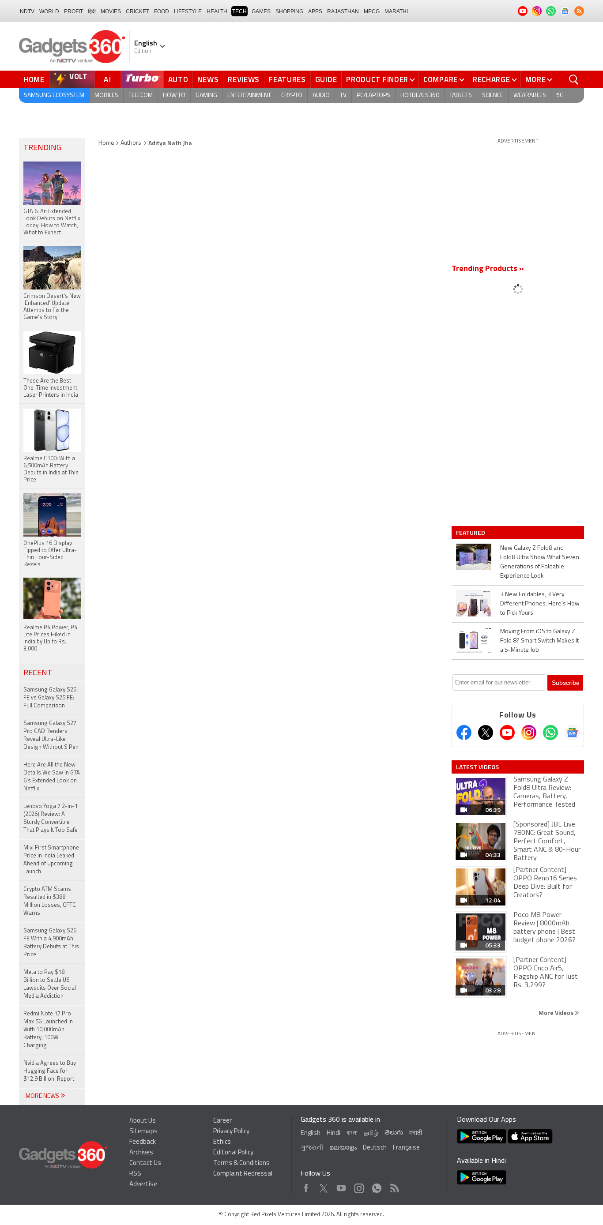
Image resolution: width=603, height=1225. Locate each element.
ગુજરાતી (312, 1148)
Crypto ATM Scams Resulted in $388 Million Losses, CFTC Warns (49, 901)
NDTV (27, 11)
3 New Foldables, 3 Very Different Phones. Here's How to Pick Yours (540, 603)
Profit (73, 11)
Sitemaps (143, 1131)
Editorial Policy (233, 1153)
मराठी (415, 1133)
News (208, 79)
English (310, 1133)
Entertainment (249, 95)
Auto (178, 79)
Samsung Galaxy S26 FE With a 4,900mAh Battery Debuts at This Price (51, 943)
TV (343, 95)
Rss (394, 1186)
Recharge (491, 79)
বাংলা (352, 1133)
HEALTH (217, 11)
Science (492, 95)
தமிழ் (371, 1133)
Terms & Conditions (241, 1163)
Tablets (460, 95)
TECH (239, 11)
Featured (471, 532)
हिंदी (92, 11)
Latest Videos (477, 767)
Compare (440, 79)
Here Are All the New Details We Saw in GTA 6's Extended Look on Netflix (51, 777)
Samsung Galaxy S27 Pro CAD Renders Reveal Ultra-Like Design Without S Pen (51, 735)
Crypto (291, 95)
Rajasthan (343, 11)
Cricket (137, 11)
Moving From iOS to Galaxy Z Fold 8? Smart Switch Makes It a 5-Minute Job (539, 641)
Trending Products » (488, 269)
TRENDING (42, 148)
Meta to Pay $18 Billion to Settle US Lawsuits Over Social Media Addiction (49, 984)
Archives (141, 1153)
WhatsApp (376, 1186)
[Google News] (572, 732)
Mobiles (106, 95)
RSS (135, 1174)
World (49, 11)
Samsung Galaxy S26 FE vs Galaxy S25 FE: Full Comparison (49, 698)
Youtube (341, 1186)
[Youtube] (507, 732)
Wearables (529, 95)
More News (43, 1096)
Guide (326, 79)
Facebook (306, 1186)
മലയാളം (343, 1148)
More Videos (557, 1012)
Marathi (396, 11)
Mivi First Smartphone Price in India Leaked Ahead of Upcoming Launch (51, 860)
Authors (131, 143)
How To (174, 95)
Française (406, 1148)
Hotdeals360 (419, 95)
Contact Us (145, 1163)
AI (108, 79)
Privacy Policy (231, 1131)
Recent (37, 673)
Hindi (333, 1133)
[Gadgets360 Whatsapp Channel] (550, 732)
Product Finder (377, 79)
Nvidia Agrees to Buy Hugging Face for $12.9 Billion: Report (49, 1071)
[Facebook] (463, 732)
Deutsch (375, 1148)
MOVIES (111, 11)
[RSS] (579, 11)
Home (34, 79)
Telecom (140, 95)
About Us (142, 1121)
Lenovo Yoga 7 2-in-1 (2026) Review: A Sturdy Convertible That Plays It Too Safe (50, 818)
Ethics (222, 1142)
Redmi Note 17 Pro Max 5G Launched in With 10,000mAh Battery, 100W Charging (48, 1029)
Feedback (142, 1142)
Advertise (143, 1184)
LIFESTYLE (188, 11)
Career (222, 1121)
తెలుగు (393, 1133)
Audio (321, 95)
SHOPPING (289, 11)
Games (261, 11)
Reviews (244, 79)
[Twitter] (485, 732)
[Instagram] (528, 732)
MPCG (372, 11)
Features (287, 79)
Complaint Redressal (242, 1174)
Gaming (206, 95)
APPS (315, 11)
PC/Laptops (373, 95)
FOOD (161, 11)
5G (560, 95)
